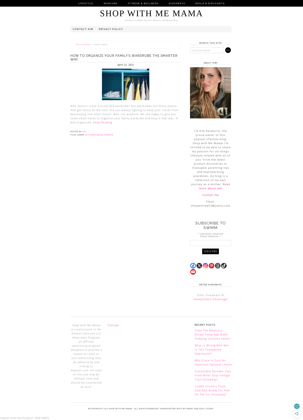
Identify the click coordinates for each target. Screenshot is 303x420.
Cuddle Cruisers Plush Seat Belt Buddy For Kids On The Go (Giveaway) (212, 390)
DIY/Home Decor (94, 135)
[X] (199, 265)
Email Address (210, 236)
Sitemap (113, 325)
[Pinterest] (211, 265)
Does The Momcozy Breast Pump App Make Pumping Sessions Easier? (213, 334)
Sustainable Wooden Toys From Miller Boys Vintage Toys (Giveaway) (213, 375)
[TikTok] (224, 265)
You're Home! (83, 44)
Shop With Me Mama (151, 13)
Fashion (108, 135)
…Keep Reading (101, 122)
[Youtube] (193, 272)
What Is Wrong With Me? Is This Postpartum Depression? (212, 349)
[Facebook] (193, 265)
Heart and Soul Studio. (200, 409)
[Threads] (217, 265)
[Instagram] (205, 265)
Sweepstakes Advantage (210, 299)
